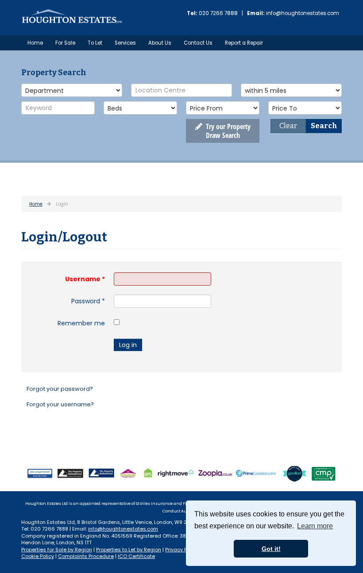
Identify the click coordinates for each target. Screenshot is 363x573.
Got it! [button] (271, 548)
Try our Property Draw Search (226, 131)
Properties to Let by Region (128, 549)
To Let (95, 42)
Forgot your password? (60, 389)
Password (88, 301)
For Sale (65, 42)
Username (85, 279)
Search (324, 126)
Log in (128, 344)
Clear (288, 126)
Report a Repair (244, 42)
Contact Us (198, 42)
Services (125, 42)
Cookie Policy (37, 556)
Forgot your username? (60, 404)
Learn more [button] (315, 526)
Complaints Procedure (86, 556)
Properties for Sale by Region (56, 549)
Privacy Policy (181, 549)
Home (35, 42)
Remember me (81, 323)
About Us (159, 42)
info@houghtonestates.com (302, 13)
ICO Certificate (136, 556)
